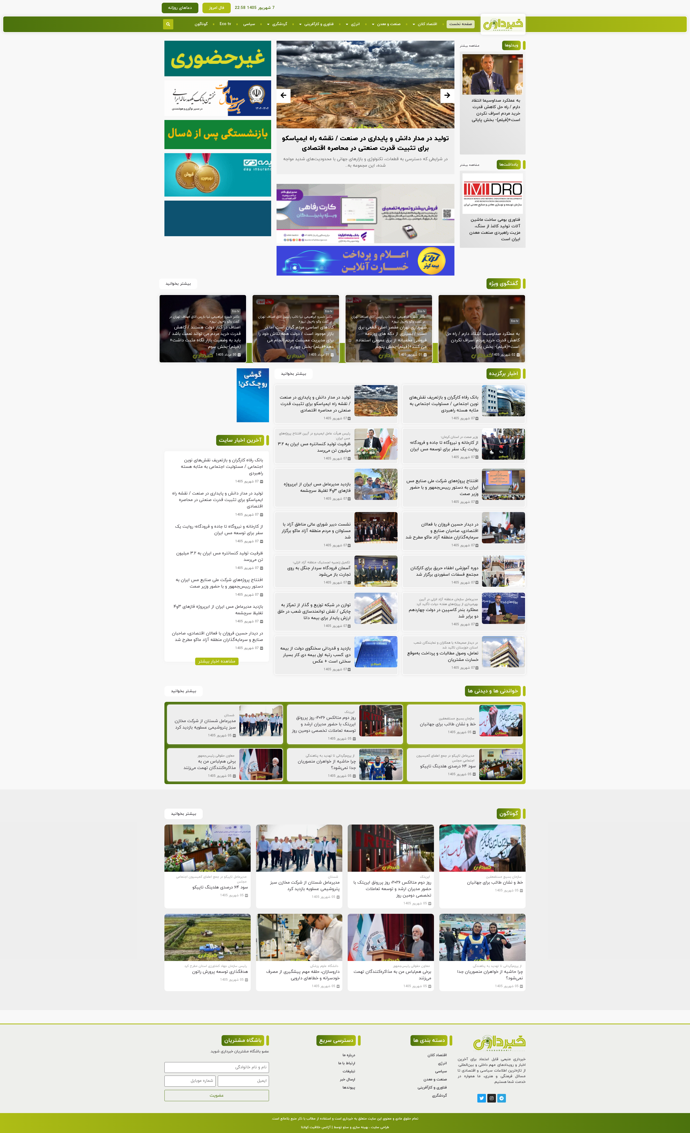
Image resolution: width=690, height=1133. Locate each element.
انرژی (355, 24)
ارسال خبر (347, 1079)
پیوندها (349, 1087)
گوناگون (201, 24)
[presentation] (284, 96)
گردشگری (279, 24)
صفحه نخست (460, 24)
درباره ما (349, 1055)
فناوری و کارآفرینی (319, 24)
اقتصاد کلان (427, 24)
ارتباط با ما (346, 1063)
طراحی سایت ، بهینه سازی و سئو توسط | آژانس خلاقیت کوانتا (345, 1127)
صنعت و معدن (389, 24)
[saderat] (253, 421)
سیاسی (249, 24)
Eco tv (225, 24)
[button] (168, 24)
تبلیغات (349, 1071)
